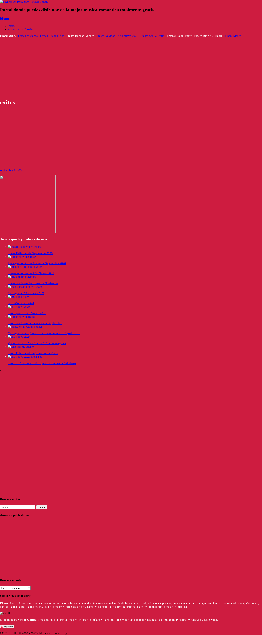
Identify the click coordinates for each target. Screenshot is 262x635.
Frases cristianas (28, 35)
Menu (4, 18)
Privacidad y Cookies (21, 29)
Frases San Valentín (152, 35)
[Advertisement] (115, 68)
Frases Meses (233, 35)
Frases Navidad (105, 35)
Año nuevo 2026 (128, 35)
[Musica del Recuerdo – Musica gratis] (24, 1)
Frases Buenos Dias (52, 35)
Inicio (11, 25)
